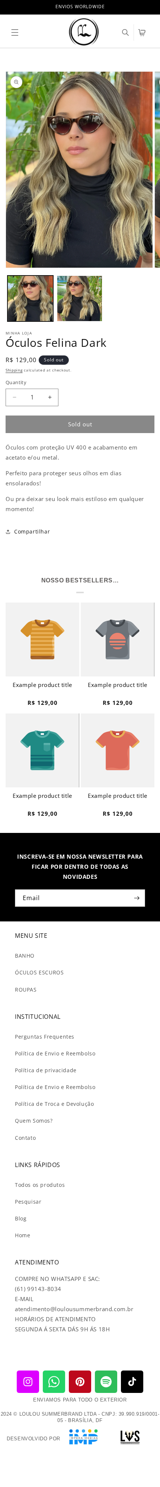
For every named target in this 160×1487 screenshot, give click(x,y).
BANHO (25, 955)
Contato (25, 1137)
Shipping (14, 370)
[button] (15, 32)
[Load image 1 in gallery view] (30, 298)
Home (22, 1235)
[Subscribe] (136, 898)
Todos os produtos (40, 1184)
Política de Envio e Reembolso (55, 1053)
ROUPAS (26, 989)
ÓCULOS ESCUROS (39, 972)
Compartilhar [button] (32, 531)
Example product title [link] (42, 684)
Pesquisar (28, 1201)
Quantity (16, 382)
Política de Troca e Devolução (54, 1103)
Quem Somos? (34, 1120)
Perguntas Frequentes (44, 1036)
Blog (20, 1218)
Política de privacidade (46, 1070)
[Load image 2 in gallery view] (80, 298)
